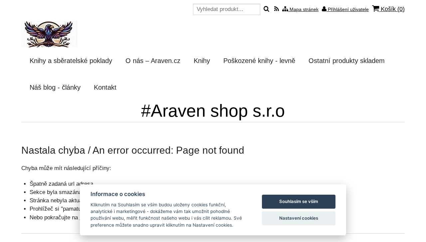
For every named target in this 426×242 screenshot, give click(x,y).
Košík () (392, 9)
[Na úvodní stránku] (49, 34)
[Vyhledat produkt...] (266, 9)
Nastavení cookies (298, 218)
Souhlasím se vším (298, 201)
